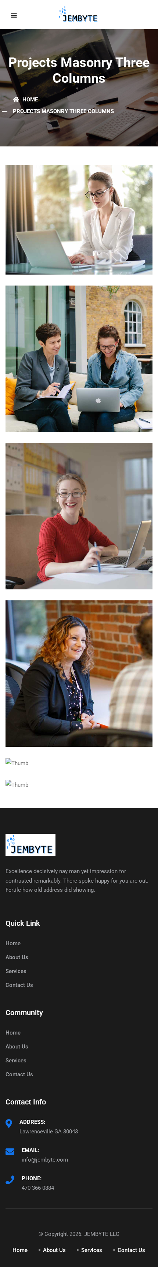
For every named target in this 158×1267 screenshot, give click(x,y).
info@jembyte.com (45, 1159)
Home (29, 99)
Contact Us (19, 985)
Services (16, 971)
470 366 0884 (38, 1188)
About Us (17, 957)
